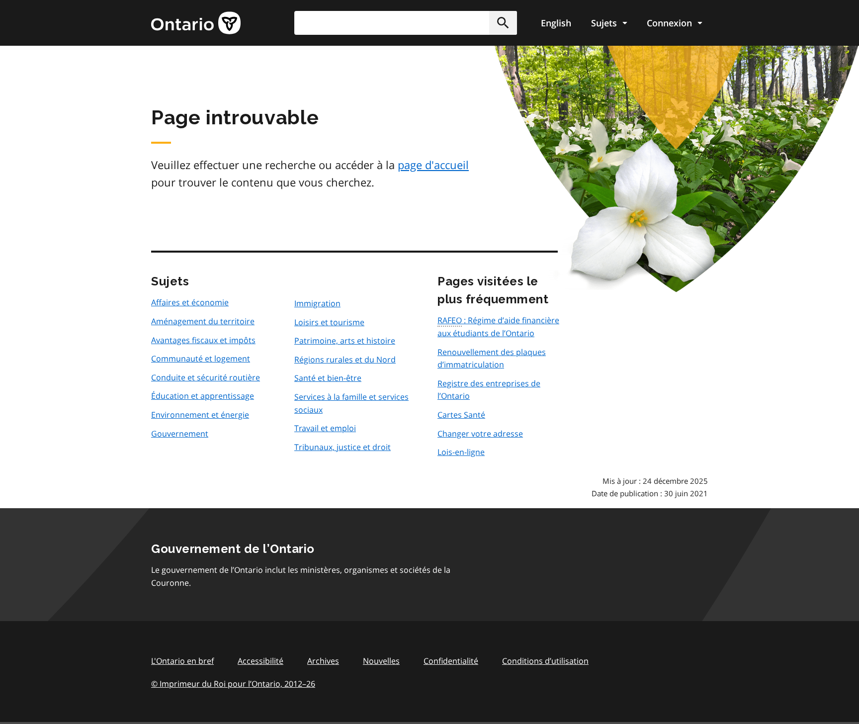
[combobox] (405, 23)
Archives (323, 660)
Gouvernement (179, 433)
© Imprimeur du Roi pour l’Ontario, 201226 (233, 683)
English (556, 23)
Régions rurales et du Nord (345, 359)
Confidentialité (451, 660)
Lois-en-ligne (461, 452)
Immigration (317, 303)
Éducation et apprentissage (202, 395)
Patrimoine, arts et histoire (344, 340)
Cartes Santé (461, 414)
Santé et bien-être (327, 377)
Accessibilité (260, 660)
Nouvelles (381, 660)
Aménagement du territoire (203, 321)
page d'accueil (433, 164)
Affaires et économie (190, 302)
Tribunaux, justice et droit (342, 447)
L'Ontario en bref (182, 660)
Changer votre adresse (480, 433)
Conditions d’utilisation (545, 660)
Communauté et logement (200, 358)
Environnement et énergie (200, 414)
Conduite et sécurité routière (205, 377)
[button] (503, 23)
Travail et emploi (325, 428)
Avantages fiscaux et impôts (203, 340)
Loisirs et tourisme (329, 322)
